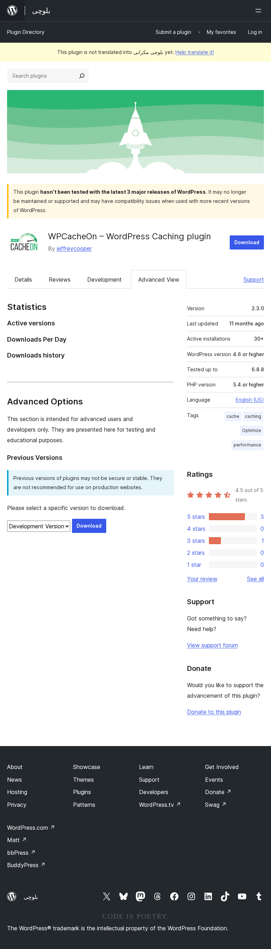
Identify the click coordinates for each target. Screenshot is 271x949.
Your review (202, 578)
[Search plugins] (82, 76)
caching (253, 416)
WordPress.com (31, 827)
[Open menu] (259, 10)
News (14, 779)
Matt (17, 839)
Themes (83, 779)
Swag (216, 804)
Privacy (16, 804)
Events (214, 779)
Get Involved (222, 766)
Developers (153, 791)
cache (233, 416)
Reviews (60, 279)
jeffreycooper (74, 248)
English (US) (250, 400)
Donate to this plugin (214, 711)
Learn (146, 766)
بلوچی (31, 896)
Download (246, 242)
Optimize (251, 430)
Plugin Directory (25, 32)
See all (255, 578)
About (15, 766)
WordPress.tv (160, 804)
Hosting (17, 791)
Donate (218, 791)
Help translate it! (194, 52)
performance (247, 445)
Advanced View (158, 279)
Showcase (86, 766)
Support (253, 279)
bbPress (21, 852)
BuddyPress (26, 865)
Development (104, 279)
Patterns (84, 804)
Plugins (82, 791)
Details (23, 279)
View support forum (212, 645)
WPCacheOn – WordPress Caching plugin (129, 236)
